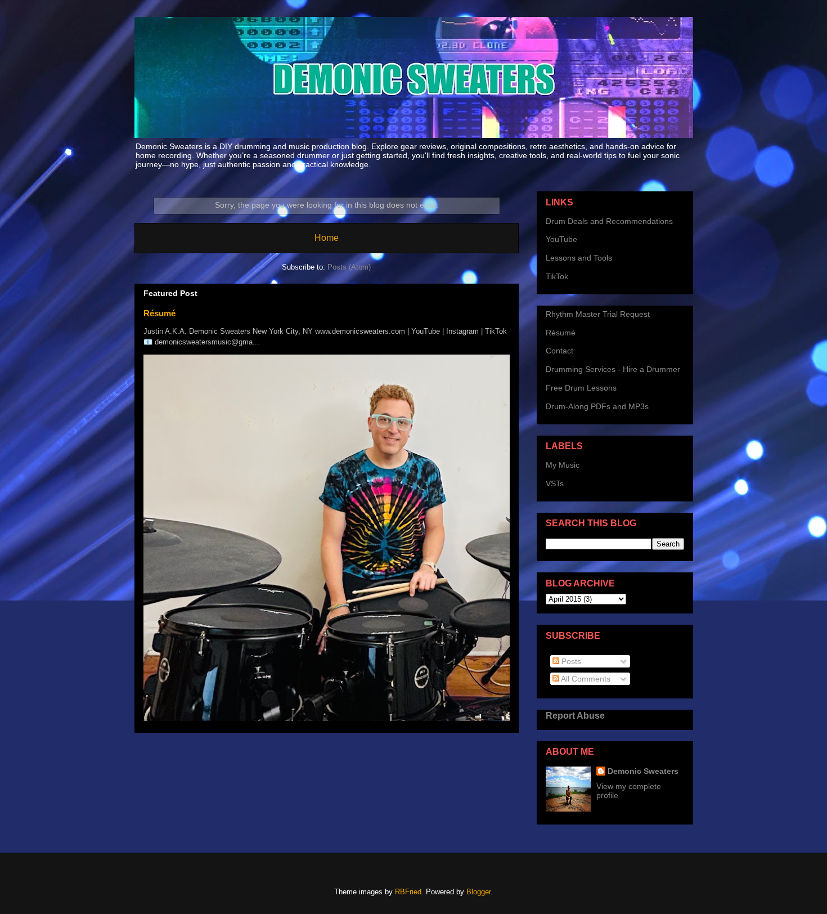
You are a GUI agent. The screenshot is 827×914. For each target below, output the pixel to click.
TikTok (557, 276)
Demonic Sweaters (643, 771)
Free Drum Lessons (581, 387)
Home (326, 238)
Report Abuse (575, 715)
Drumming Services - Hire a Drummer (613, 369)
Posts (570, 661)
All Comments (584, 678)
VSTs (555, 483)
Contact (559, 350)
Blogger (478, 892)
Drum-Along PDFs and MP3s (597, 406)
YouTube (561, 239)
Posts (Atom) (349, 267)
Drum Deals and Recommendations (609, 221)
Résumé (159, 313)
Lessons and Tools (579, 257)
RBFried (408, 892)
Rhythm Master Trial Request (598, 314)
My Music (562, 464)
